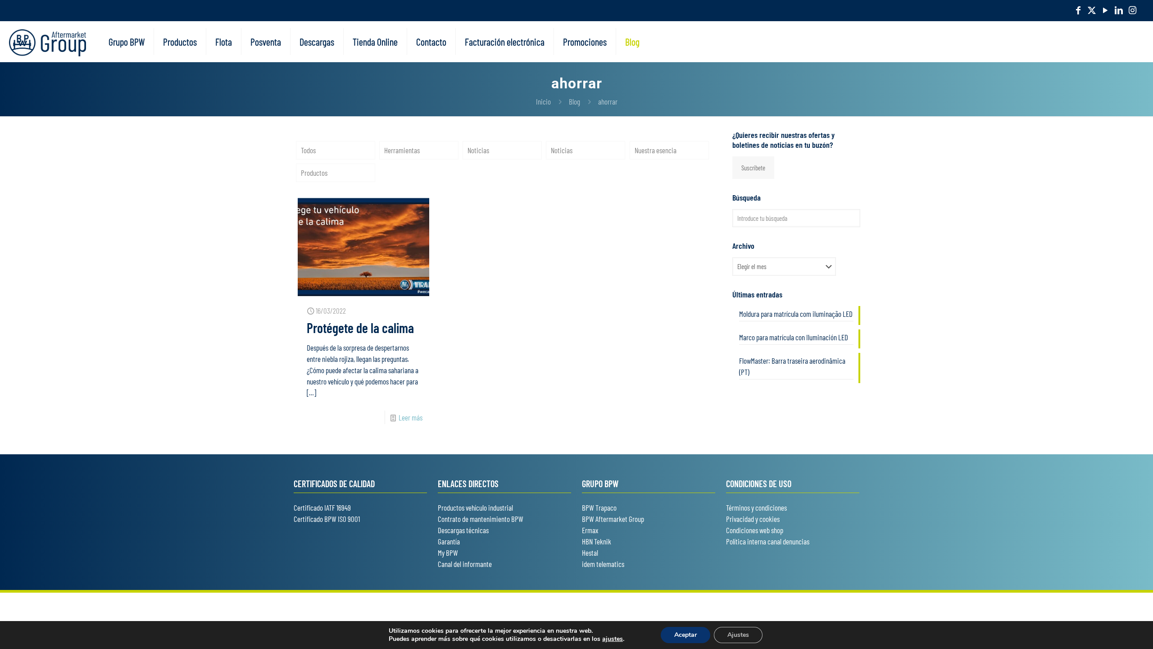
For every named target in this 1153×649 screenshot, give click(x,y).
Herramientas (402, 150)
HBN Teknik (596, 541)
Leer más (410, 417)
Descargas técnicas (463, 530)
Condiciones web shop (754, 530)
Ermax (590, 530)
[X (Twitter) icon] (1091, 10)
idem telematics (603, 563)
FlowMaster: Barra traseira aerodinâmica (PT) (792, 366)
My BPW (448, 552)
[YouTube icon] (1105, 10)
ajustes (612, 639)
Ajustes (738, 635)
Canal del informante (465, 563)
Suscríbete (753, 168)
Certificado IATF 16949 (322, 507)
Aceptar (685, 635)
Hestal (590, 552)
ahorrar (607, 101)
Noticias (478, 150)
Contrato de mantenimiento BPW (480, 518)
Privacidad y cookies (753, 518)
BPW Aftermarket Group (613, 518)
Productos (314, 172)
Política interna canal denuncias (767, 541)
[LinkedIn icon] (1118, 10)
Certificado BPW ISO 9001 (327, 518)
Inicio (543, 101)
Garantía (449, 541)
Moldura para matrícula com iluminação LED (796, 313)
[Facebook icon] (1078, 10)
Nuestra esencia (655, 150)
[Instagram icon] (1132, 10)
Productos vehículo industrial (475, 507)
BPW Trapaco (599, 507)
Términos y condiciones (756, 507)
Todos (308, 150)
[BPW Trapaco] (47, 41)
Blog (574, 101)
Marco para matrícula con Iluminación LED (793, 337)
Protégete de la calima (360, 328)
